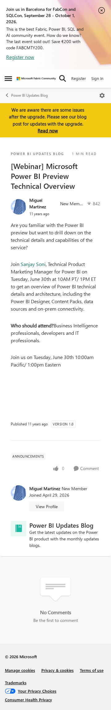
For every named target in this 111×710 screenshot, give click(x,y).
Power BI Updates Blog (29, 95)
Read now (48, 130)
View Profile (47, 506)
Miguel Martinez (37, 203)
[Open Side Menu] (8, 78)
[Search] (62, 78)
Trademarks (16, 682)
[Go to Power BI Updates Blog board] (18, 528)
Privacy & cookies (57, 670)
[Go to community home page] (36, 78)
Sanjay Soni (33, 264)
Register (78, 78)
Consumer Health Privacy (28, 699)
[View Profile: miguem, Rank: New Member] (18, 207)
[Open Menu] (102, 95)
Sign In (97, 78)
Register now (20, 57)
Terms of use (92, 670)
